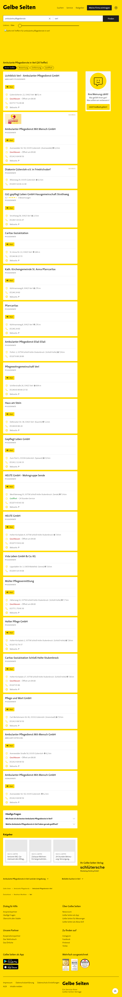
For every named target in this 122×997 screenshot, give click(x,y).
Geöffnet (48, 67)
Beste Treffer (10, 67)
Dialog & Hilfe (10, 906)
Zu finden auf (69, 930)
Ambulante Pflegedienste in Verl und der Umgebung (24, 879)
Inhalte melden (16, 986)
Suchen (60, 7)
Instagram (66, 936)
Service (69, 7)
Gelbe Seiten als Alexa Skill (73, 922)
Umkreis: (8, 25)
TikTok (65, 946)
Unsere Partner (11, 930)
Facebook (66, 939)
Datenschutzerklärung (25, 982)
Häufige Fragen (9, 915)
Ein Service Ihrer (71, 990)
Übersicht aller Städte (12, 918)
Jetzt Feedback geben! (98, 107)
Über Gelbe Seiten (71, 906)
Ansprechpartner (10, 912)
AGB (5, 986)
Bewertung (23, 67)
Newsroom (67, 912)
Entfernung (36, 67)
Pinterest (66, 942)
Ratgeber (80, 7)
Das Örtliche (8, 942)
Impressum (7, 982)
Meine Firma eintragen (99, 7)
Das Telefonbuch (10, 939)
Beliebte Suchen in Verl (71, 879)
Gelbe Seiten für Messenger (73, 918)
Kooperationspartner (11, 936)
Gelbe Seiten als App (70, 915)
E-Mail (10, 87)
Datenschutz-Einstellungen (48, 982)
